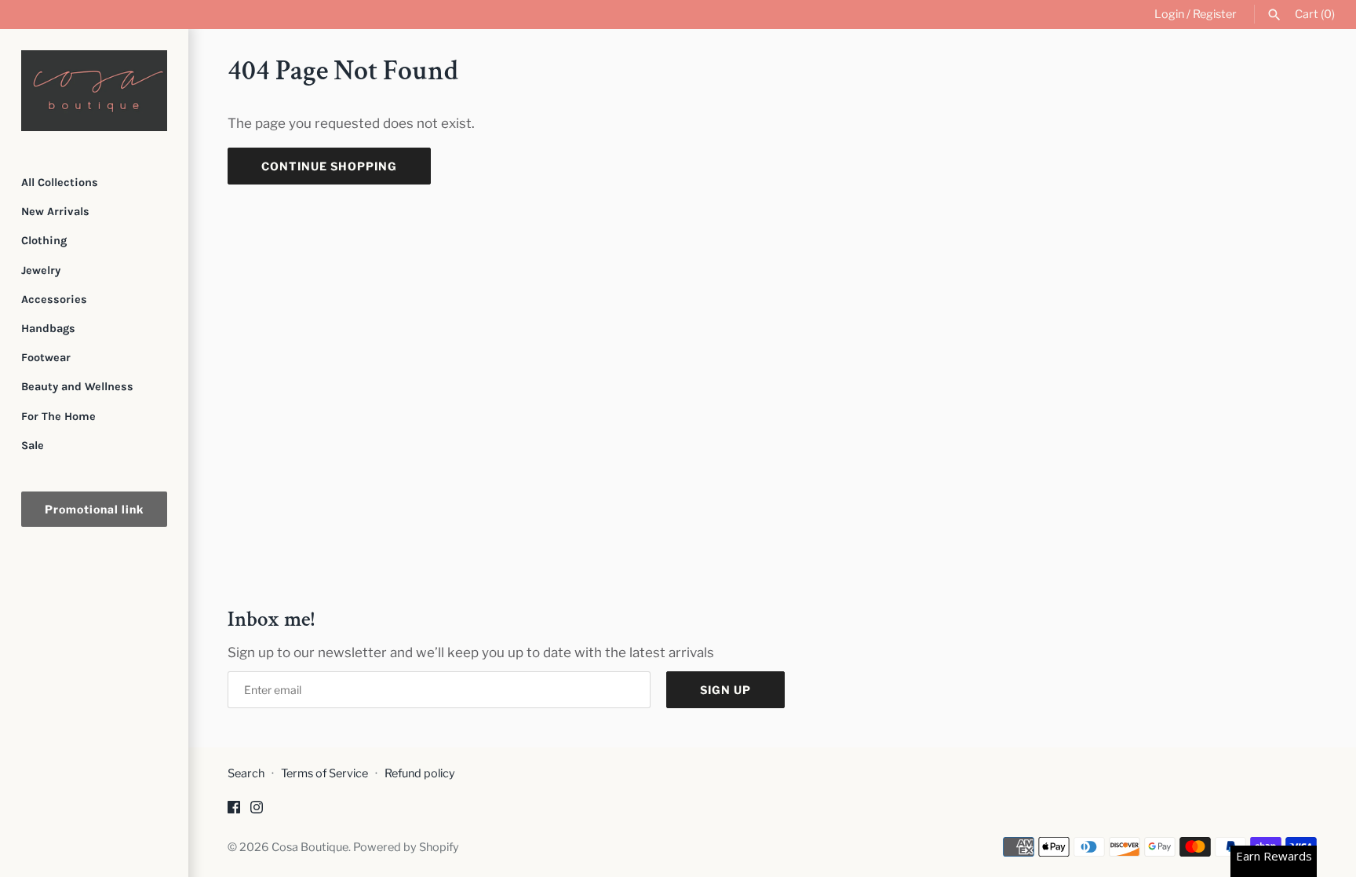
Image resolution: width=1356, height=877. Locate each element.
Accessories (54, 299)
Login (1169, 14)
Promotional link (94, 509)
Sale (32, 445)
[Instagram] (256, 810)
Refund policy (420, 773)
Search (246, 773)
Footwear (46, 357)
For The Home (58, 416)
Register (1215, 14)
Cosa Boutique (310, 847)
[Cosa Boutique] (94, 90)
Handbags (48, 328)
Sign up (725, 689)
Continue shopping (329, 166)
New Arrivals (55, 211)
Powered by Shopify (406, 847)
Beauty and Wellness (77, 386)
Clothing (44, 240)
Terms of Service (324, 773)
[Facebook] (234, 810)
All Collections (59, 182)
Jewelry (40, 270)
